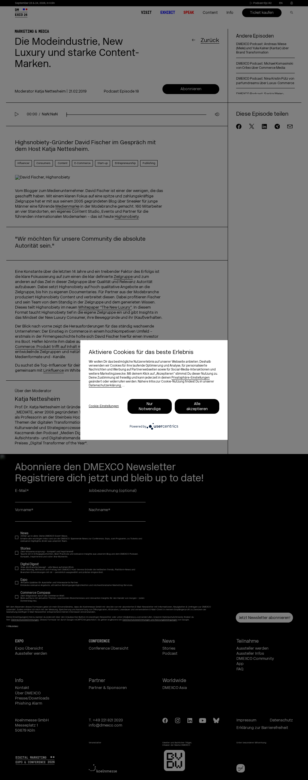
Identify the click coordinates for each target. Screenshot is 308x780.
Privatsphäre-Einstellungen (190, 377)
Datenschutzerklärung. (105, 385)
